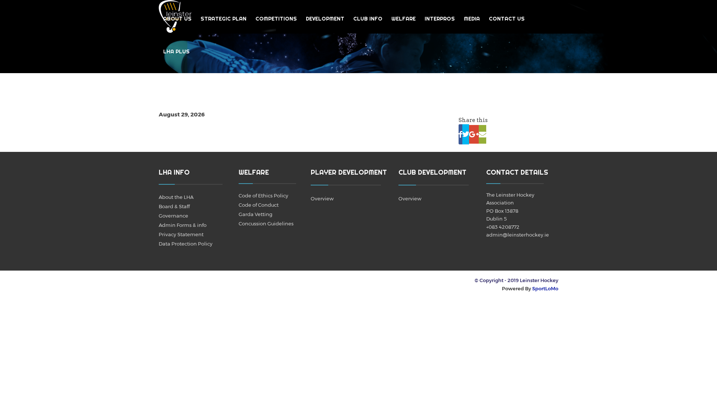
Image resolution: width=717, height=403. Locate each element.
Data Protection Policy (185, 244)
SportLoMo (545, 288)
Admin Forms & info (183, 225)
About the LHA (176, 197)
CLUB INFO (367, 18)
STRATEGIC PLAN (223, 18)
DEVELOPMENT (325, 18)
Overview (322, 199)
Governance (173, 216)
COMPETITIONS (276, 18)
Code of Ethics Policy (263, 196)
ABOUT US (177, 18)
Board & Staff (174, 206)
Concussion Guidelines (266, 224)
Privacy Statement (181, 234)
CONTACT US (507, 18)
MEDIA (472, 18)
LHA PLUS (176, 51)
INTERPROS (440, 18)
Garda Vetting (255, 214)
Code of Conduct (259, 205)
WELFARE (403, 18)
